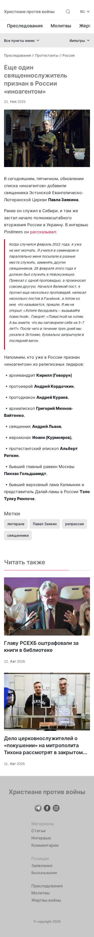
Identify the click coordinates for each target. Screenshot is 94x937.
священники (18, 535)
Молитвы (61, 25)
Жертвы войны (46, 900)
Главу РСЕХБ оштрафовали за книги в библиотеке (41, 646)
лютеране (15, 524)
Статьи (38, 830)
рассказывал (43, 231)
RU (82, 11)
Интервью (41, 837)
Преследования (25, 25)
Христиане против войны (29, 11)
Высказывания (44, 873)
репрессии (74, 524)
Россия (68, 55)
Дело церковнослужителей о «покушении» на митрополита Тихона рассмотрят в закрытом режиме (43, 745)
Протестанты (46, 55)
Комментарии (45, 845)
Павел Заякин (45, 524)
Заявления (41, 865)
